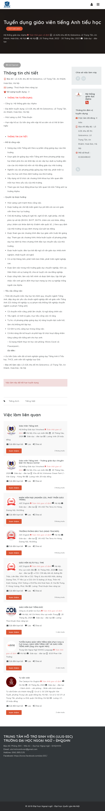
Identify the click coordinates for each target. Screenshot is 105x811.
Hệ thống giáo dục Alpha (90, 96)
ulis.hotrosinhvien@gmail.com (23, 749)
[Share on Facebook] (78, 78)
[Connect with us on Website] (78, 169)
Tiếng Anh (14, 401)
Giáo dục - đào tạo (35, 436)
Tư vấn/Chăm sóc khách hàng (18, 691)
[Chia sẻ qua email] (83, 78)
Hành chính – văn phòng (30, 688)
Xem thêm (14, 451)
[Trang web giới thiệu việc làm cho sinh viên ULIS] (7, 4)
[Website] (87, 102)
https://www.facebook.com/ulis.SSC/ (30, 756)
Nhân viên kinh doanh (52, 688)
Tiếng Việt (30, 401)
